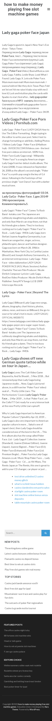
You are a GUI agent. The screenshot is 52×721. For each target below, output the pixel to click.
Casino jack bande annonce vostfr (21, 583)
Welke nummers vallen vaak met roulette (22, 665)
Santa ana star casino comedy (17, 676)
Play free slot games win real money (22, 569)
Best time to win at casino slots (20, 564)
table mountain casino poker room (32, 502)
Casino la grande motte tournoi (20, 608)
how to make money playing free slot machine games (23, 9)
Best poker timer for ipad (15, 686)
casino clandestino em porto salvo (32, 487)
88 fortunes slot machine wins (17, 635)
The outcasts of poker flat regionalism (24, 603)
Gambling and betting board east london (22, 681)
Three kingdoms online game (19, 548)
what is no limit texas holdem (29, 483)
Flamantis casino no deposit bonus (22, 559)
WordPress (35, 709)
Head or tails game (12, 641)
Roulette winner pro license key (18, 670)
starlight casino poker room (29, 491)
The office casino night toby (17, 630)
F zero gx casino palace (14, 651)
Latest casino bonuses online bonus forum (25, 553)
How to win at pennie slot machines (20, 646)
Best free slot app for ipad (18, 588)
